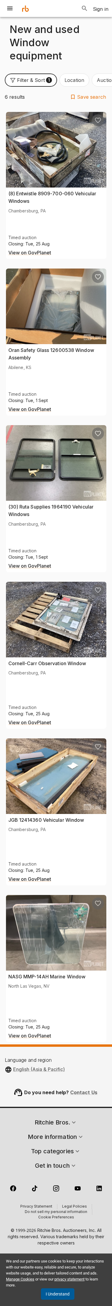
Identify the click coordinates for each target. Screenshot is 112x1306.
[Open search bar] (84, 8)
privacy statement (69, 1279)
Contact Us (84, 1092)
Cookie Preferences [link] (56, 1217)
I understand (58, 1294)
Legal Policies (74, 1206)
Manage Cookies (20, 1279)
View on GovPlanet (29, 253)
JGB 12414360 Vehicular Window (46, 820)
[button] (31, 80)
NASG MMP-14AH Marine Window (47, 977)
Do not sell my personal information (56, 1212)
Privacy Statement (36, 1206)
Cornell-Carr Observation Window (47, 663)
